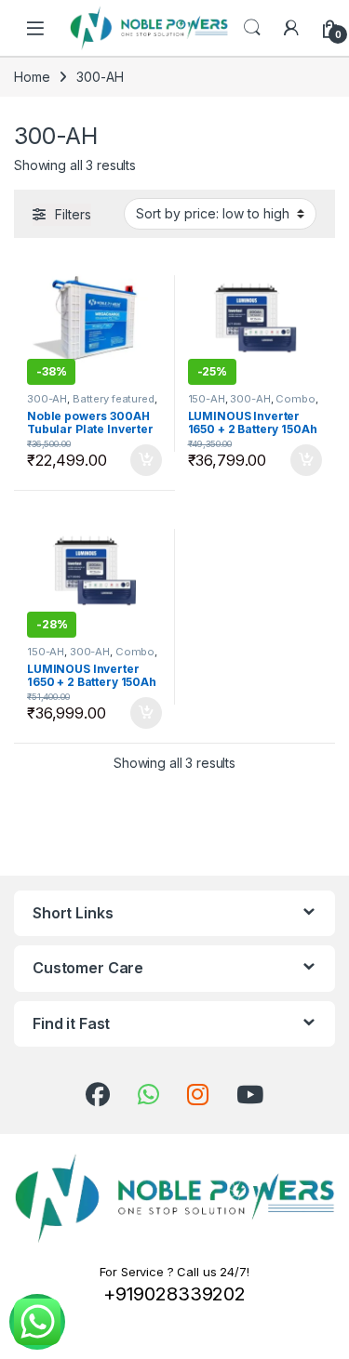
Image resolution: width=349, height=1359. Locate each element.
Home (31, 77)
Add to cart (146, 460)
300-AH (47, 398)
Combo (295, 398)
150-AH (206, 398)
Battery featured (113, 398)
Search (252, 28)
